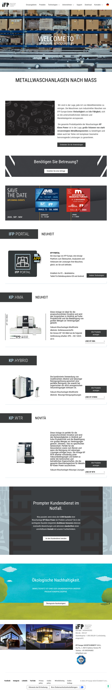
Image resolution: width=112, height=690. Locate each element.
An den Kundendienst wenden (56, 538)
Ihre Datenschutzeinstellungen (64, 687)
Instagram (16, 681)
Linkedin (24, 681)
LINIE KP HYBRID (91, 397)
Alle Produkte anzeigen (96, 333)
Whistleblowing (59, 681)
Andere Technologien (96, 275)
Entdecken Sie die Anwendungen (71, 145)
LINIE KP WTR (90, 472)
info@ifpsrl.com (81, 653)
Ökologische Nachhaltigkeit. (56, 603)
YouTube (33, 681)
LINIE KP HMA (90, 341)
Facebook (7, 681)
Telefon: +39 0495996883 (85, 650)
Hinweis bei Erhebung (38, 687)
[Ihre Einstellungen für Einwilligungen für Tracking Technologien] (108, 686)
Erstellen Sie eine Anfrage (56, 171)
